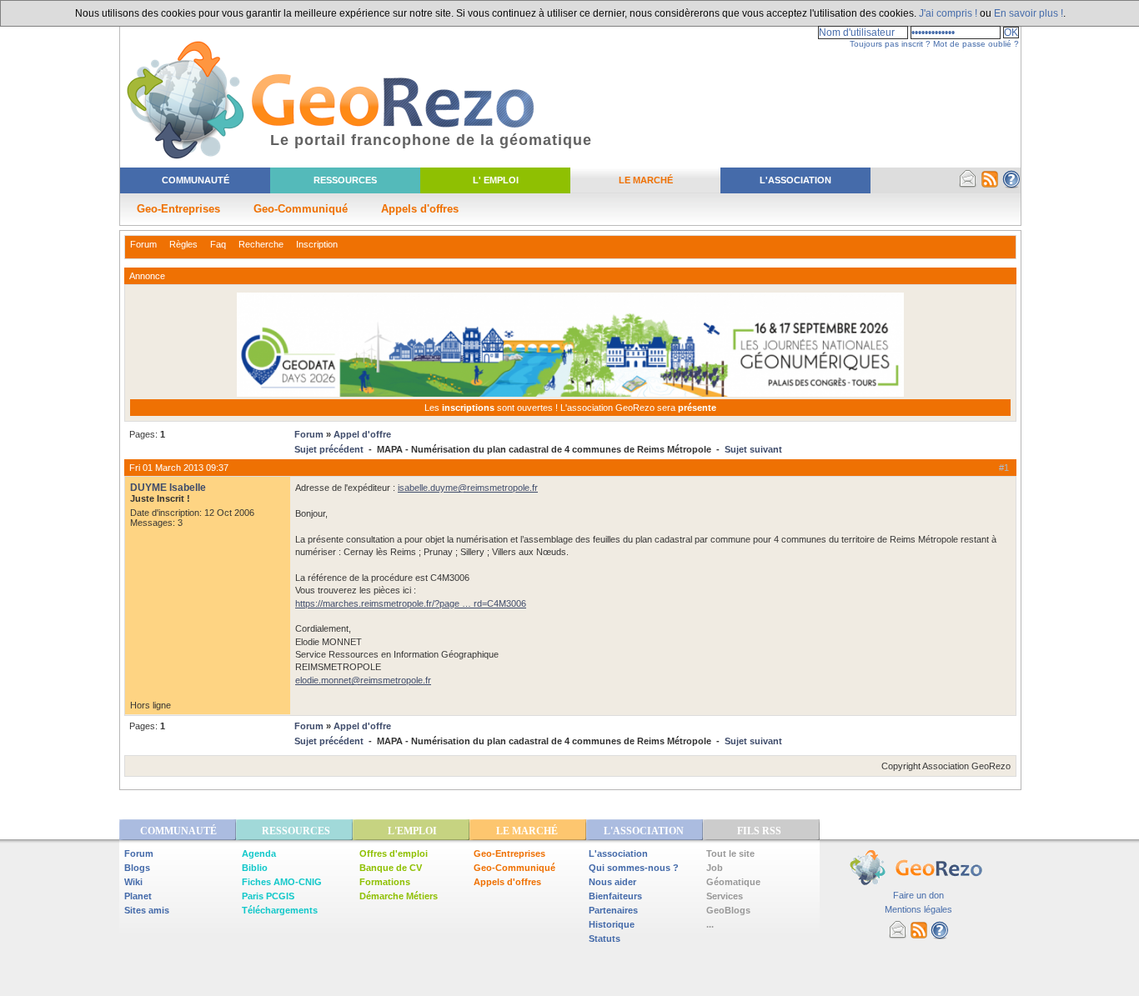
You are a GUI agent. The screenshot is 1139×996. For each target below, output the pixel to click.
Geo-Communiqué (300, 209)
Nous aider (612, 882)
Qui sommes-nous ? (634, 868)
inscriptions (469, 408)
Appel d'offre (362, 434)
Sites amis (146, 910)
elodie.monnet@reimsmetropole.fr (363, 680)
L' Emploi (496, 180)
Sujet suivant (753, 449)
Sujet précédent (329, 449)
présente (697, 408)
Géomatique (733, 882)
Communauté (195, 180)
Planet (138, 896)
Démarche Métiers (398, 896)
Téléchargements (280, 910)
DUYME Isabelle (168, 487)
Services (724, 896)
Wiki (133, 882)
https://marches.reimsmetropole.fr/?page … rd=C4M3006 (410, 603)
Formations (384, 882)
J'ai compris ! (948, 13)
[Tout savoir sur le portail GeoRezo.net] (1011, 185)
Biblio (255, 868)
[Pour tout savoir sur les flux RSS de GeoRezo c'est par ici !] (990, 185)
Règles (183, 244)
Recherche (260, 244)
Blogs (137, 868)
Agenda (259, 853)
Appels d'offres (420, 209)
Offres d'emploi (393, 853)
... (710, 924)
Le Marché (646, 180)
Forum (143, 244)
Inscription (317, 244)
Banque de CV (390, 868)
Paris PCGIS (268, 896)
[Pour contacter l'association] (968, 185)
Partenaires (613, 910)
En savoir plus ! (1028, 13)
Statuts (604, 938)
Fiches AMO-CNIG (282, 882)
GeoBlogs (728, 910)
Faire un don (918, 895)
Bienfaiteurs (615, 896)
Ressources (345, 180)
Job (714, 868)
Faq (218, 244)
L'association (618, 853)
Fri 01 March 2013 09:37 (178, 468)
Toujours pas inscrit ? (890, 43)
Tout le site (730, 853)
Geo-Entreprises (178, 209)
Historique (612, 924)
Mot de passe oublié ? (976, 43)
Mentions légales (918, 909)
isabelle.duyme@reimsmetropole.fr (468, 488)
